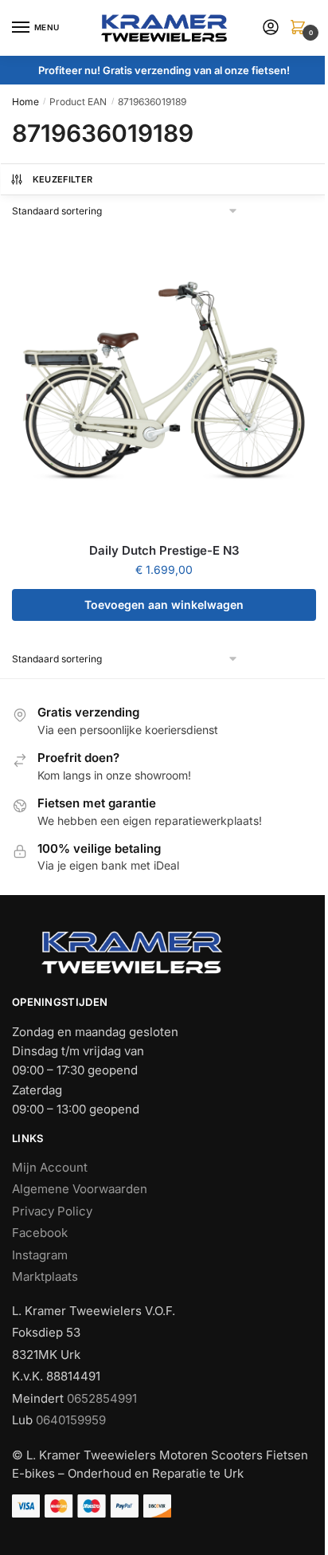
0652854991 (102, 1398)
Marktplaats (45, 1276)
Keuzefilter (63, 179)
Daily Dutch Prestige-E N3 (164, 550)
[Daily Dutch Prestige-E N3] (164, 379)
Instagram (40, 1254)
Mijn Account (50, 1167)
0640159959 (71, 1419)
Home (25, 102)
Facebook (40, 1232)
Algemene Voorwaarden (79, 1188)
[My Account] (270, 28)
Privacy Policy (52, 1211)
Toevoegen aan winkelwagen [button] (164, 604)
